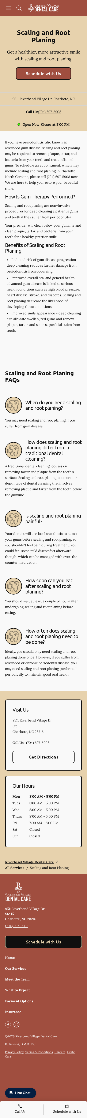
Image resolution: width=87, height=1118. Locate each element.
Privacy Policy (14, 1052)
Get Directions (43, 757)
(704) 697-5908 (49, 112)
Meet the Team (17, 979)
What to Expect (17, 990)
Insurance (13, 1012)
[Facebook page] (8, 1024)
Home (10, 958)
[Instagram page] (16, 1024)
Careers (59, 1052)
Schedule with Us (43, 73)
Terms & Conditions (39, 1052)
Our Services (15, 968)
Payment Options (19, 1001)
